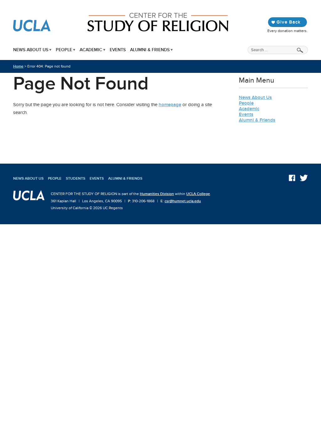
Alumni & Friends (150, 49)
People (64, 49)
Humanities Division (157, 194)
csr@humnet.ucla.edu (183, 201)
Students (75, 178)
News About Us (30, 49)
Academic (91, 49)
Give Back (288, 21)
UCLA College (198, 194)
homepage (170, 104)
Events (118, 49)
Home (18, 66)
